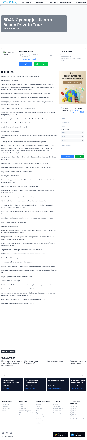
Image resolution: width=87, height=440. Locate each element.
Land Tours (5, 407)
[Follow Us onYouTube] (11, 433)
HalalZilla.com (74, 417)
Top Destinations (65, 2)
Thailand (38, 423)
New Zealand (40, 417)
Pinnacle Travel (26, 51)
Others (21, 415)
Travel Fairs (52, 2)
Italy (37, 411)
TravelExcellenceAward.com (78, 419)
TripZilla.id (73, 409)
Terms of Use (57, 411)
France (38, 407)
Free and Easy (6, 409)
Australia (38, 404)
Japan (38, 413)
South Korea (39, 419)
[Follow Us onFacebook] (3, 433)
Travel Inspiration (80, 2)
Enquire (25, 64)
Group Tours (5, 404)
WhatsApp (79, 156)
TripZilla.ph (73, 415)
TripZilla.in (73, 411)
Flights (21, 404)
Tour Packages (26, 2)
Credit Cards (23, 409)
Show (33, 59)
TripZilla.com (73, 407)
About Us (55, 404)
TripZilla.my (73, 413)
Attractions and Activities (26, 413)
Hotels (21, 407)
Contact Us (56, 407)
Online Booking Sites (25, 411)
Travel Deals (39, 2)
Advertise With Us (58, 409)
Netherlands (39, 415)
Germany (39, 409)
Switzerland (39, 421)
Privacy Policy (57, 413)
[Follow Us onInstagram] (7, 433)
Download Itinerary (8, 351)
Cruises (4, 411)
